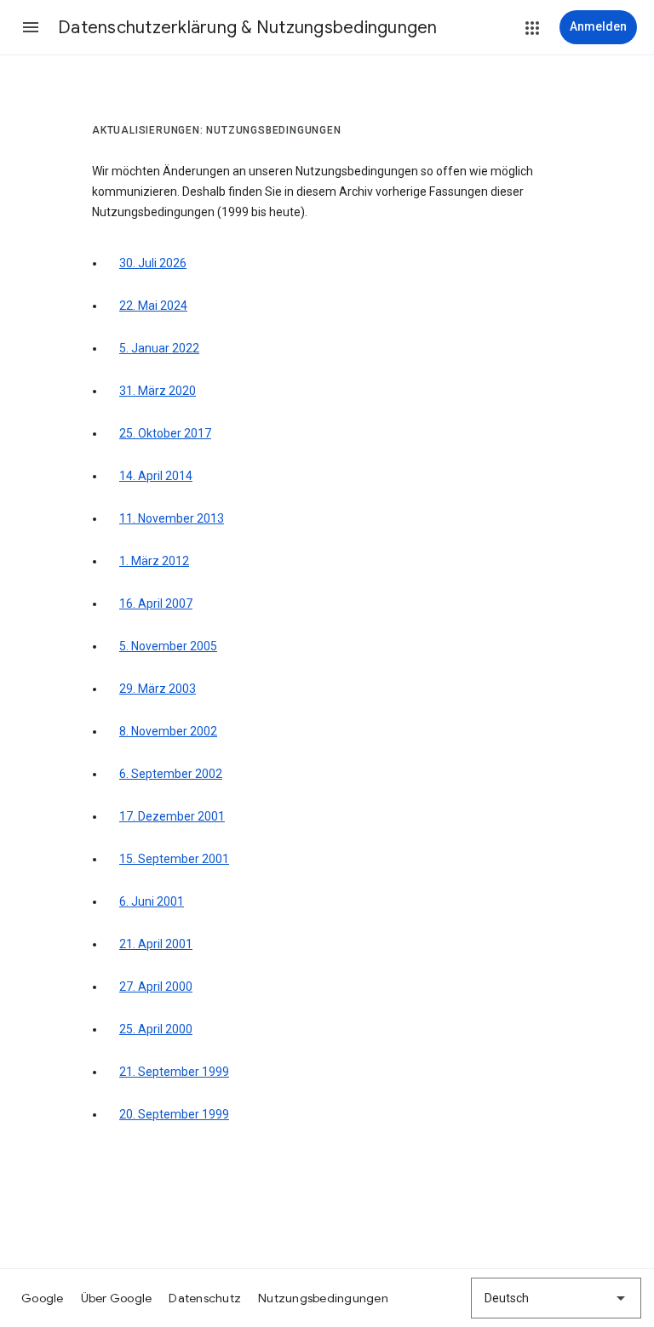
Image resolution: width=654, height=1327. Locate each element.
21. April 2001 (155, 944)
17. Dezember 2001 (172, 816)
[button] (30, 27)
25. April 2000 (155, 1029)
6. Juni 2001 (151, 901)
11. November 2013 (171, 518)
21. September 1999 (174, 1071)
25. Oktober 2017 (165, 433)
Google (42, 1298)
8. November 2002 (168, 731)
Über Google (116, 1298)
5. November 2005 (168, 646)
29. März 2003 (157, 688)
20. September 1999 (174, 1114)
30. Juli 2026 (152, 263)
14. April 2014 (155, 476)
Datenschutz (205, 1298)
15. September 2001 (174, 859)
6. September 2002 (170, 774)
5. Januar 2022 (159, 348)
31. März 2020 (157, 391)
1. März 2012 (154, 561)
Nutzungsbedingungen (323, 1298)
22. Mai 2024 (153, 305)
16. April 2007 (155, 603)
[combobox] (556, 1298)
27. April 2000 (155, 986)
